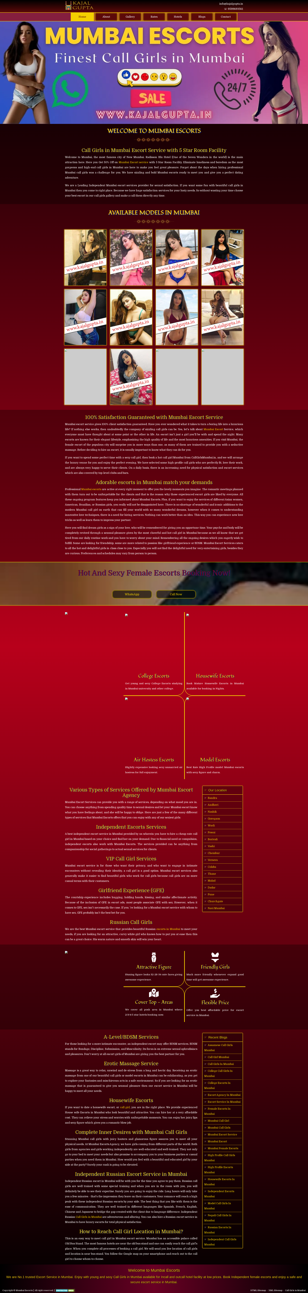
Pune (211, 894)
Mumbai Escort (213, 429)
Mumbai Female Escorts (223, 1148)
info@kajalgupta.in (231, 3)
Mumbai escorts (91, 489)
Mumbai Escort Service (222, 1134)
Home (86, 16)
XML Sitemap (275, 1290)
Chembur (214, 853)
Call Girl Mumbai (218, 1057)
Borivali (213, 839)
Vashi (211, 846)
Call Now (176, 594)
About (106, 16)
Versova (213, 860)
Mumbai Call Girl (218, 1120)
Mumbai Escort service (133, 162)
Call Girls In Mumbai (221, 1064)
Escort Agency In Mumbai (224, 1095)
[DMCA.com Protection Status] (65, 1290)
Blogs (201, 16)
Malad (211, 880)
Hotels (178, 16)
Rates (154, 16)
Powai (211, 832)
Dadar (211, 887)
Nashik (212, 811)
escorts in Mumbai (168, 929)
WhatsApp (132, 594)
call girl (125, 1107)
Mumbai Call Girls (219, 1127)
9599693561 (233, 9)
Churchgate (215, 901)
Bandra (212, 798)
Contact (226, 16)
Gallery (130, 16)
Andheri (213, 804)
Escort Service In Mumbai (224, 1102)
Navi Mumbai (216, 908)
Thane (212, 873)
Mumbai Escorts (24, 1290)
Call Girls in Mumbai (89, 1217)
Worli (211, 825)
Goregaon (214, 818)
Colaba (212, 867)
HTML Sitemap (258, 1290)
